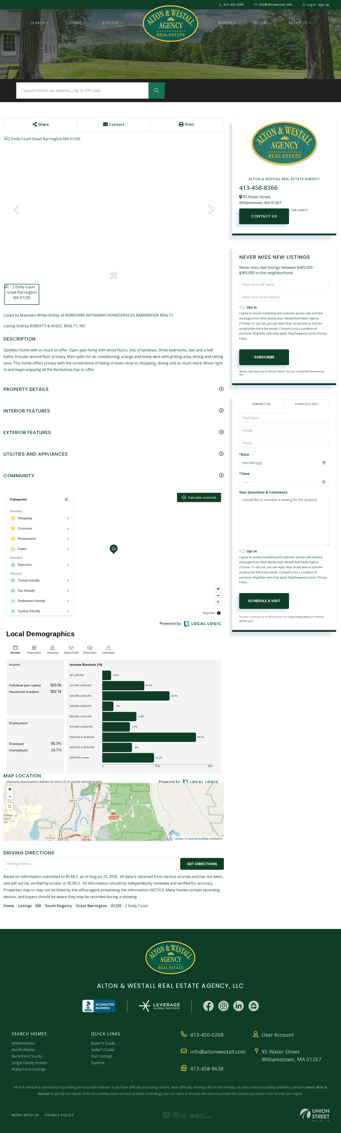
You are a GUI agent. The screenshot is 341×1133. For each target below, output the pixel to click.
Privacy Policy (302, 616)
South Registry (58, 905)
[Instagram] (223, 1006)
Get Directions (202, 864)
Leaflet (179, 838)
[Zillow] (253, 1006)
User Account (278, 1034)
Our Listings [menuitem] (102, 1056)
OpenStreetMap (198, 838)
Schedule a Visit (306, 404)
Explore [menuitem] (111, 23)
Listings (25, 905)
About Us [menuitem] (298, 23)
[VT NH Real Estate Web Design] (314, 1115)
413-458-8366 (258, 187)
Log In (311, 5)
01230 (116, 905)
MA (38, 905)
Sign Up (323, 5)
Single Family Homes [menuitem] (29, 1062)
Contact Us (264, 216)
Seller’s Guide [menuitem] (102, 1049)
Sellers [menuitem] (260, 23)
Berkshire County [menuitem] (27, 1056)
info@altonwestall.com (275, 4)
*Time (244, 473)
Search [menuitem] (37, 23)
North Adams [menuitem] (23, 1049)
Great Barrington (91, 905)
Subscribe (264, 357)
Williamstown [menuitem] (23, 1043)
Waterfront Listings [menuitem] (29, 1069)
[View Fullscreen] (9, 806)
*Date (244, 454)
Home (8, 905)
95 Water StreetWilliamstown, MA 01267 (292, 1055)
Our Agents (299, 210)
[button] (156, 90)
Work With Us (25, 1115)
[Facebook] (208, 1006)
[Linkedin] (238, 1006)
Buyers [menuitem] (225, 23)
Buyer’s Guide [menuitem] (103, 1043)
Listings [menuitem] (74, 23)
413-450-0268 (233, 4)
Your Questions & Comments (263, 492)
